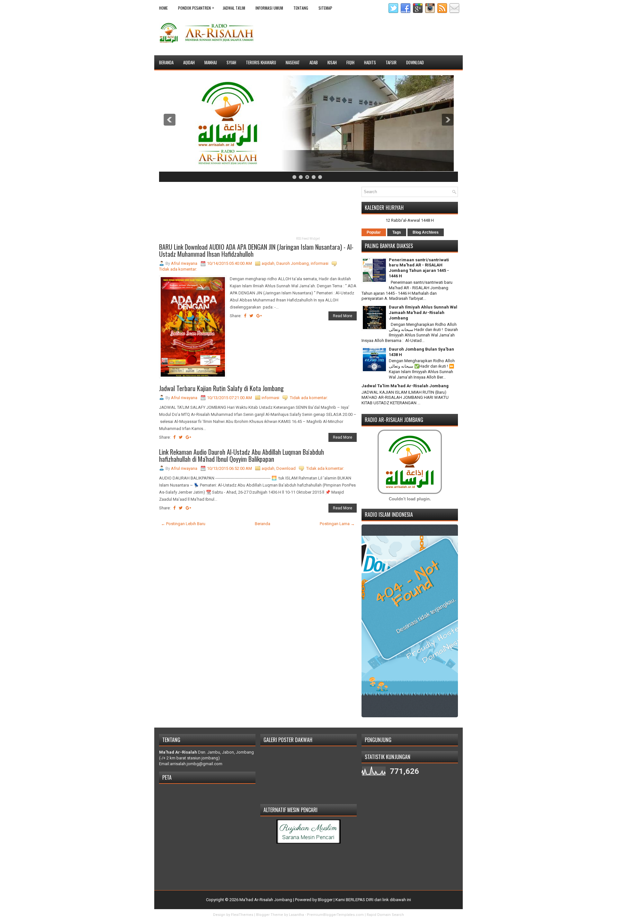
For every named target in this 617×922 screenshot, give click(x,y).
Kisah (332, 62)
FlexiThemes (242, 915)
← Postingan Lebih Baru (183, 523)
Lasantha (296, 915)
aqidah (268, 263)
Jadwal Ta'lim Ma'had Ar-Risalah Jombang (405, 385)
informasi (319, 263)
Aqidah (189, 62)
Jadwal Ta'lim (234, 8)
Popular (374, 232)
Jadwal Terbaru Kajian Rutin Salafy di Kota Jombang (221, 388)
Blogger (325, 899)
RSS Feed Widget (308, 238)
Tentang (300, 8)
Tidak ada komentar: (178, 269)
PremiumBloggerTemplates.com (335, 915)
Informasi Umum (269, 8)
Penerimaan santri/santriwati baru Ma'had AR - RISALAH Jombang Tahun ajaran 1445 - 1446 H (419, 268)
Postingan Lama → (337, 523)
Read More (342, 316)
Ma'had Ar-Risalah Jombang (265, 899)
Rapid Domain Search (385, 915)
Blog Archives (426, 232)
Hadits (370, 62)
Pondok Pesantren (196, 7)
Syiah (231, 62)
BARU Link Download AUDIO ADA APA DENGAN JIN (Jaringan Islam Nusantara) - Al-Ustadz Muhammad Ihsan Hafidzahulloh (256, 250)
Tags (396, 232)
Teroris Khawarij (261, 62)
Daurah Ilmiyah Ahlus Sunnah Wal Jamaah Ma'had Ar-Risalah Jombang (423, 312)
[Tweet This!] (251, 315)
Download (415, 62)
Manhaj (210, 62)
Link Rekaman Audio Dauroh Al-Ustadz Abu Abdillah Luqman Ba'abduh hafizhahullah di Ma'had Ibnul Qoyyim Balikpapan (241, 455)
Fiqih (350, 62)
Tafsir (391, 62)
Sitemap (325, 8)
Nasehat (293, 62)
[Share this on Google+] (259, 315)
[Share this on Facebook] (245, 315)
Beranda (166, 62)
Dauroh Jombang (292, 263)
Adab (313, 62)
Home (163, 8)
